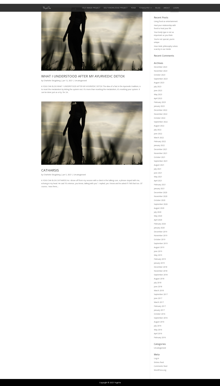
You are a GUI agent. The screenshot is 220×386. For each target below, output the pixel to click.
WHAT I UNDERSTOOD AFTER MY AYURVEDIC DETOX (83, 76)
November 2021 (160, 153)
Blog (157, 8)
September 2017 (161, 294)
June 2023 (158, 90)
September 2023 (161, 79)
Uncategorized (81, 80)
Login (176, 8)
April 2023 (158, 98)
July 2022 (157, 129)
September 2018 (161, 274)
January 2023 (159, 106)
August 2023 (159, 82)
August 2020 (159, 208)
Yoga (133, 8)
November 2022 (160, 114)
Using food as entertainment (166, 21)
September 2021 (161, 161)
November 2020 (160, 196)
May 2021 (158, 176)
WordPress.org (160, 370)
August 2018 (159, 278)
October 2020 (159, 200)
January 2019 (159, 263)
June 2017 (158, 298)
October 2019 (159, 239)
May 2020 (158, 216)
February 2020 (160, 224)
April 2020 (158, 220)
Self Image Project (91, 8)
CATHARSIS (50, 170)
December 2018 (160, 267)
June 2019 (158, 251)
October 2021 (159, 157)
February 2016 (160, 337)
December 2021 (160, 149)
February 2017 (160, 306)
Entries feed (159, 362)
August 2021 (159, 165)
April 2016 (158, 333)
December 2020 (160, 192)
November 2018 (160, 271)
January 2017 (159, 310)
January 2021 (159, 188)
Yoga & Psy (144, 8)
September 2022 (161, 122)
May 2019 (158, 255)
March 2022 (159, 137)
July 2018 (157, 282)
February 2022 (160, 141)
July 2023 (157, 86)
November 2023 (160, 71)
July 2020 (157, 212)
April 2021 (158, 180)
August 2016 (159, 322)
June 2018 (158, 286)
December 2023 (160, 67)
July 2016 (157, 326)
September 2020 (161, 204)
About (167, 8)
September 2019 (161, 243)
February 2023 (160, 102)
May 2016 (158, 329)
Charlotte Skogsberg (52, 80)
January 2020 (159, 227)
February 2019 (160, 259)
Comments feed (160, 366)
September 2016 (161, 318)
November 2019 (160, 235)
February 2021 (160, 184)
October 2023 (159, 75)
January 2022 (159, 145)
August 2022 (159, 126)
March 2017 (159, 302)
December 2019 (160, 231)
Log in (156, 358)
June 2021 (158, 173)
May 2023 (158, 94)
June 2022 (158, 133)
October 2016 (159, 314)
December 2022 (160, 110)
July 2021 (157, 169)
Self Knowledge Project (116, 8)
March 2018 (159, 290)
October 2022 (159, 118)
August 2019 (159, 247)
